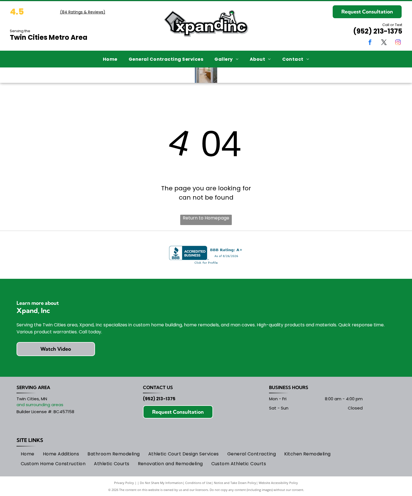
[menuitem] (110, 59)
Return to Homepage (206, 218)
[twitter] (384, 43)
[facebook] (370, 43)
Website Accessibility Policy (278, 483)
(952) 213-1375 (377, 31)
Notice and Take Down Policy (235, 483)
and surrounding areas (40, 405)
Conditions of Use (198, 483)
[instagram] (398, 43)
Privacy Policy (124, 483)
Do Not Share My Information (161, 483)
